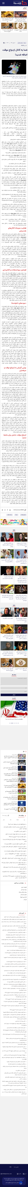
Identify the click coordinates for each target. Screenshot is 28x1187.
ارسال (14, 695)
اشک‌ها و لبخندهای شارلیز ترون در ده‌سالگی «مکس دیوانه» (22, 653)
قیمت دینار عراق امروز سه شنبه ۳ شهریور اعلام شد (15, 961)
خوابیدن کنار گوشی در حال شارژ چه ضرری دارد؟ (16, 932)
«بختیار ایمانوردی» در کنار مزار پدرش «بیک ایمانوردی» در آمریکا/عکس (21, 561)
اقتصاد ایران (24, 887)
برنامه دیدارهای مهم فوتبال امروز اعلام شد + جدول (16, 950)
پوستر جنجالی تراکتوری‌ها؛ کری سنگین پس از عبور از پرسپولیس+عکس (11, 792)
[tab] (18, 723)
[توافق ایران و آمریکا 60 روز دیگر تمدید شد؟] (14, 709)
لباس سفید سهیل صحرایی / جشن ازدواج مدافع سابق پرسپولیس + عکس (21, 636)
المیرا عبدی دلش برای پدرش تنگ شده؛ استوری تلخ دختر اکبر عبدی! (7, 597)
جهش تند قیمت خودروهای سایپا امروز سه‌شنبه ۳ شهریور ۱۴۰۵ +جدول (10, 774)
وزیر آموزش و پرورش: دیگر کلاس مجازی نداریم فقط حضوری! (10, 780)
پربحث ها (5, 815)
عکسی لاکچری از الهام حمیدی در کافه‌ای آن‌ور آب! (7, 561)
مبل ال (25, 899)
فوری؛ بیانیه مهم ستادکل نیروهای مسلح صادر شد (15, 851)
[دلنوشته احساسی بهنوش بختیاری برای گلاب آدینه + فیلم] (20, 537)
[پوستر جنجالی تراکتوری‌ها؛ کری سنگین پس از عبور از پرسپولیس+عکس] (22, 791)
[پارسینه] (19, 3)
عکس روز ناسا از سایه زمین (20, 1021)
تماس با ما (16, 1167)
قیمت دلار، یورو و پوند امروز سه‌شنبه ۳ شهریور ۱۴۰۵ (15, 999)
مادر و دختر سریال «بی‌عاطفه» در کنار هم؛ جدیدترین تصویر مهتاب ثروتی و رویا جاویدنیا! (22, 579)
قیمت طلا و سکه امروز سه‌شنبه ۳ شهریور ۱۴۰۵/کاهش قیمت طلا (7, 20)
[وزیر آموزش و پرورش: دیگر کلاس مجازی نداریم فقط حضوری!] (22, 780)
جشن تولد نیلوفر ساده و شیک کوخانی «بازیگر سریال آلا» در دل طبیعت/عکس (7, 653)
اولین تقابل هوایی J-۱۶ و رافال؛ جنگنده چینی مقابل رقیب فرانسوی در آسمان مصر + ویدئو (20, 20)
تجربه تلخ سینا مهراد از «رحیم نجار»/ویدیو (17, 955)
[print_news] (10, 510)
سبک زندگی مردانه (23, 892)
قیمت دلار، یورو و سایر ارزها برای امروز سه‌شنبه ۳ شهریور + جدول (10, 757)
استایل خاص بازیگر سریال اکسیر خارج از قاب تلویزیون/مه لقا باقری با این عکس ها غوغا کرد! (21, 598)
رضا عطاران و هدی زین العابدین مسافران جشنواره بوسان (8, 544)
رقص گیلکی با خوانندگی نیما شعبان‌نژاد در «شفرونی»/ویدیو (14, 1014)
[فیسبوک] (7, 510)
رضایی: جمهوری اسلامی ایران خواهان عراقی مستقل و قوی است (13, 919)
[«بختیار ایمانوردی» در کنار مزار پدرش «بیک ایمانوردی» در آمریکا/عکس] (20, 553)
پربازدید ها (21, 815)
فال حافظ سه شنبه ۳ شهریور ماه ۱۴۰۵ (20, 30)
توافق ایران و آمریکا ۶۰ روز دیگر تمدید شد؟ (14, 719)
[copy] (25, 510)
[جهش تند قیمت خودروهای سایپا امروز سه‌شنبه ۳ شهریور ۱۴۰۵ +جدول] (22, 774)
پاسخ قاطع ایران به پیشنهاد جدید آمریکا (17, 824)
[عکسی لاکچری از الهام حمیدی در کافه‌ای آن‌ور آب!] (7, 553)
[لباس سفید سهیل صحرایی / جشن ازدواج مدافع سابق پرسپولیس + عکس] (20, 629)
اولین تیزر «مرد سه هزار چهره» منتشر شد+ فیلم (16, 834)
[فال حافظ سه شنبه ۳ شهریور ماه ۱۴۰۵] (20, 26)
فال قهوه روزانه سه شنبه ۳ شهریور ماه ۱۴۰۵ (7, 30)
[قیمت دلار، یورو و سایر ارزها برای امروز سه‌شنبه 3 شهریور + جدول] (22, 756)
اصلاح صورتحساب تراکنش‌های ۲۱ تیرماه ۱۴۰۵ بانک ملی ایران (14, 979)
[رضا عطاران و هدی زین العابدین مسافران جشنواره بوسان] (7, 537)
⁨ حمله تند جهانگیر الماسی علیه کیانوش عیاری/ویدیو (15, 937)
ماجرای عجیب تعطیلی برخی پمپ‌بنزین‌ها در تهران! (16, 1061)
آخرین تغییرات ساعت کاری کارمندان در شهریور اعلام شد (15, 952)
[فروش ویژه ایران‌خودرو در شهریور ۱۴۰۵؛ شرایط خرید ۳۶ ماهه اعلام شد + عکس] (22, 803)
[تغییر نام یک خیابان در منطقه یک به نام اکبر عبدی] (7, 570)
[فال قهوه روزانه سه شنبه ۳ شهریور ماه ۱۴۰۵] (7, 26)
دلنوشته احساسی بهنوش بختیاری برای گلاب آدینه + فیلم (22, 544)
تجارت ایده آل (24, 895)
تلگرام (20, 1174)
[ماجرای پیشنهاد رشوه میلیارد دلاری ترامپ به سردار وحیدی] (22, 768)
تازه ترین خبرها (23, 897)
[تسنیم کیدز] (14, 522)
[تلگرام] (5, 510)
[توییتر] (2, 510)
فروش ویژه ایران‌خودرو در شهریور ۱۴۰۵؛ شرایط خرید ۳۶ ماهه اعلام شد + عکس (9, 804)
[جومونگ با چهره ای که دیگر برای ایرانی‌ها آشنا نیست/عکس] (20, 612)
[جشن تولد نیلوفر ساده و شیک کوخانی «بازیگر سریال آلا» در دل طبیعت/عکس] (7, 645)
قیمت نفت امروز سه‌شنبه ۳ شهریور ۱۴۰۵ (17, 1010)
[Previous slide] (2, 709)
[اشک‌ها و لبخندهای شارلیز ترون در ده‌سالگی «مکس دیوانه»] (20, 645)
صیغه (16, 514)
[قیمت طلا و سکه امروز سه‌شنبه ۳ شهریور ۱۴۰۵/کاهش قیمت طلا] (7, 14)
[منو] (3, 3)
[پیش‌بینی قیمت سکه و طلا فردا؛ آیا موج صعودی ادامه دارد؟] (22, 797)
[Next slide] (25, 709)
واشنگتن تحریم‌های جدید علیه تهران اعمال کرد (16, 1064)
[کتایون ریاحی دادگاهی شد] (7, 612)
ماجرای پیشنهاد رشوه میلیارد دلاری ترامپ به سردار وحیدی (10, 768)
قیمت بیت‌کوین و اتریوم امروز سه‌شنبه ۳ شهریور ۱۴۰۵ (15, 992)
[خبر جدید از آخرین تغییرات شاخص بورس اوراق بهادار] (22, 762)
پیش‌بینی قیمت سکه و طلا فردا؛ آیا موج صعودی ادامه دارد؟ (10, 798)
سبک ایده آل (24, 890)
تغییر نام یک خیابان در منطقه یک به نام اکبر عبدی (8, 577)
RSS (10, 1167)
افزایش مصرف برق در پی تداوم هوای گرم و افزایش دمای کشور (13, 930)
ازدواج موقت (23, 514)
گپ (25, 1174)
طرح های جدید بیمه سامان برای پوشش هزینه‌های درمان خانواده (13, 944)
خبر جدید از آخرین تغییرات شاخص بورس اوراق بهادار (10, 762)
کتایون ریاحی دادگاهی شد (8, 618)
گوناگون (25, 8)
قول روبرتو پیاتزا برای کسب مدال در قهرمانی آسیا (16, 973)
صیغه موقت (9, 514)
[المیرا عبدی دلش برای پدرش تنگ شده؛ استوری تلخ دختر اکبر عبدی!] (7, 589)
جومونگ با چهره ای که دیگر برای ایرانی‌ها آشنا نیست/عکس (21, 620)
